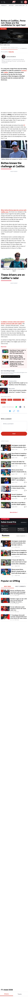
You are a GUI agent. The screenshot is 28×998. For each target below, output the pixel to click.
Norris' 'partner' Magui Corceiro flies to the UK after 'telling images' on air (17, 357)
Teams (20, 994)
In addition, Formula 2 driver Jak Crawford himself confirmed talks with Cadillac (12, 323)
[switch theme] (4, 2)
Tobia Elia (11, 52)
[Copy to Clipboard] (14, 411)
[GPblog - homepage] (14, 2)
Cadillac (6, 72)
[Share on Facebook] (20, 407)
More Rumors (20, 536)
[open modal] (25, 2)
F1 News (10, 399)
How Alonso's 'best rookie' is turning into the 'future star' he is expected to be (18, 351)
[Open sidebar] (2, 2)
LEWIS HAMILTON (19, 5)
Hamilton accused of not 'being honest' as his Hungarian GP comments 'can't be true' (17, 364)
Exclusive (3, 28)
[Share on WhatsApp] (16, 407)
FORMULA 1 (4, 5)
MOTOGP (11, 5)
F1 (24, 125)
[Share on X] (24, 407)
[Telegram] (10, 411)
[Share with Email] (18, 411)
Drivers (6, 994)
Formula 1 (24, 70)
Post (14, 434)
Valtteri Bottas (17, 399)
